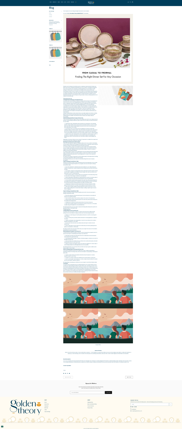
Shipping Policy (90, 402)
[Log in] (128, 2)
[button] (132, 2)
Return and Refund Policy (92, 404)
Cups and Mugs (47, 411)
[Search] (130, 2)
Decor (45, 402)
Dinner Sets (46, 404)
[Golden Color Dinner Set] (80, 209)
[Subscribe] (170, 404)
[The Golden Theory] (91, 3)
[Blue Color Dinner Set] (67, 98)
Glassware (46, 406)
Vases (45, 409)
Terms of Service (90, 406)
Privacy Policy (90, 407)
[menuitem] (55, 13)
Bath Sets (46, 407)
